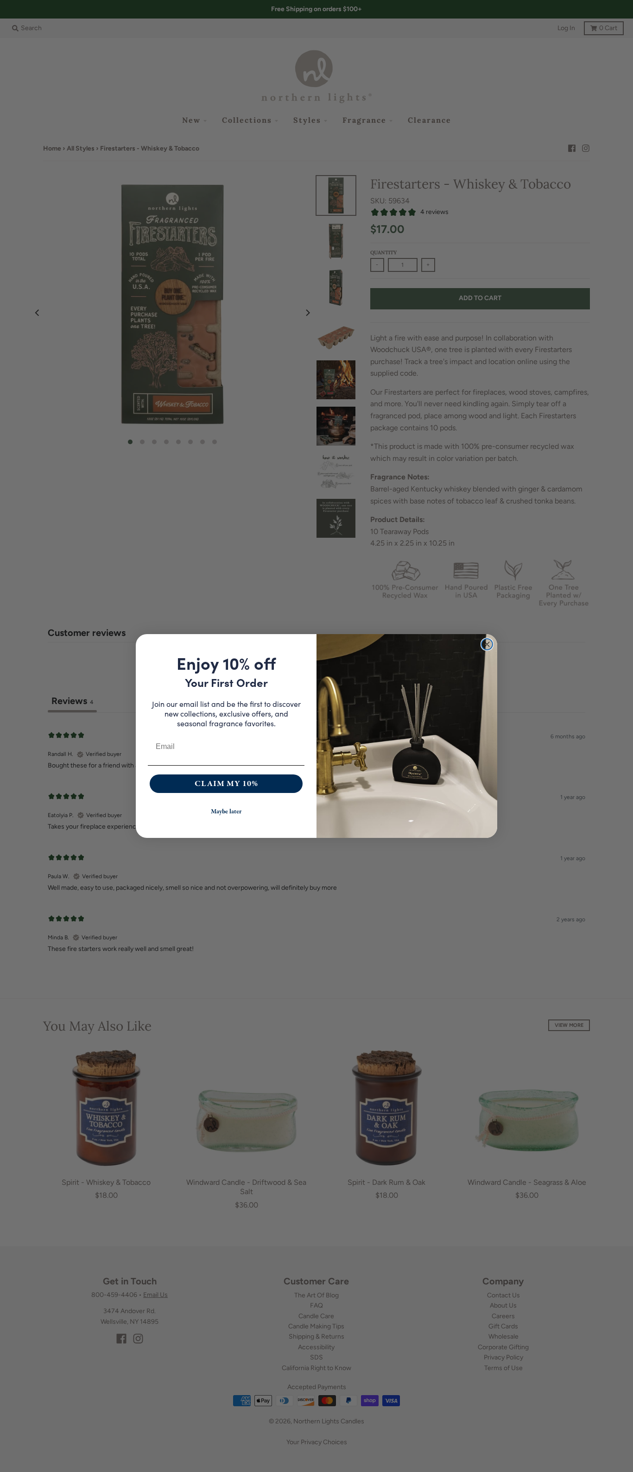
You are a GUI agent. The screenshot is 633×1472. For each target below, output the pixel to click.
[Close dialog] (487, 644)
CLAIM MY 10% (226, 783)
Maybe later (226, 811)
